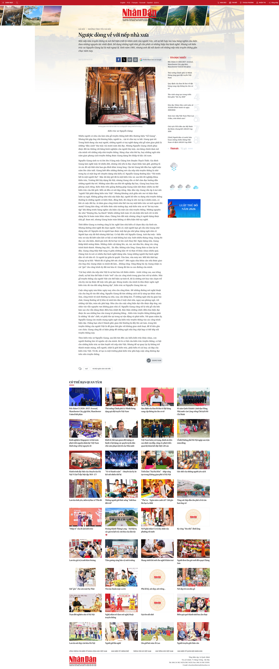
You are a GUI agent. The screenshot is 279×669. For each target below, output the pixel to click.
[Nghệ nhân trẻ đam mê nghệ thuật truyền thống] (121, 603)
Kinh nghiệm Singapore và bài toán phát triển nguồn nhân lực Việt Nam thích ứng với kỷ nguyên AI (84, 443)
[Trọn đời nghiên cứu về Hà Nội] (85, 603)
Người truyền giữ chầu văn (188, 643)
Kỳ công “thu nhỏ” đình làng (188, 528)
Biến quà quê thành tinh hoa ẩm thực (192, 614)
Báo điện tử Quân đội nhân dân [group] (190, 651)
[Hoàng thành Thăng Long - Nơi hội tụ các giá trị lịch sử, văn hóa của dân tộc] (121, 517)
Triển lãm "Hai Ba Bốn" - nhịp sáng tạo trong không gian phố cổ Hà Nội (156, 473)
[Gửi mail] (129, 59)
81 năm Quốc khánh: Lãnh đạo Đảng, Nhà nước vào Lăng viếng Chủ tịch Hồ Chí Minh (192, 411)
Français (135, 2)
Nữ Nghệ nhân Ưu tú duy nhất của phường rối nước (155, 530)
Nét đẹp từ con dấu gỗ (186, 589)
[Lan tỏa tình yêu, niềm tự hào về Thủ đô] (85, 488)
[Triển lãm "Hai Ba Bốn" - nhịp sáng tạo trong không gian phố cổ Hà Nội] (157, 460)
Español (149, 2)
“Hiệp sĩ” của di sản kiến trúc (81, 528)
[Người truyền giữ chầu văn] (193, 631)
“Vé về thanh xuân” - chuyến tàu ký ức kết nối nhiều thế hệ (121, 473)
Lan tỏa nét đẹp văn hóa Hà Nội (82, 643)
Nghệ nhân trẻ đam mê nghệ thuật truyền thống (119, 616)
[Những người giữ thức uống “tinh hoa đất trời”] (121, 488)
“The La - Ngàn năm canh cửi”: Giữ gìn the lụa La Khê (157, 501)
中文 (128, 2)
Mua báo (223, 2)
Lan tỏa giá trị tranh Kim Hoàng (82, 560)
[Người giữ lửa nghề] (121, 631)
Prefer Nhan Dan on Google (152, 60)
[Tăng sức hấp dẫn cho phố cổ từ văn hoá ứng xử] (193, 488)
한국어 (156, 2)
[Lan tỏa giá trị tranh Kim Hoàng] (85, 548)
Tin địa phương (248, 2)
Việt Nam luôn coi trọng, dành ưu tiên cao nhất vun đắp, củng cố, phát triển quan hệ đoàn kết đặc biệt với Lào (156, 443)
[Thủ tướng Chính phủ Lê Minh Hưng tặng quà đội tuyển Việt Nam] (121, 397)
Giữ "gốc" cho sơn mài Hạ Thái (81, 589)
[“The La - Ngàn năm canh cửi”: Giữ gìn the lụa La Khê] (157, 488)
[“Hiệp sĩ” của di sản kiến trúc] (85, 517)
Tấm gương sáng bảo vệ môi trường (120, 560)
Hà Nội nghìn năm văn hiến (102, 369)
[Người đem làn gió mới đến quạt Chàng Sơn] (193, 548)
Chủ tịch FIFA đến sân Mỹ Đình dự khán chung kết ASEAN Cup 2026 (180, 128)
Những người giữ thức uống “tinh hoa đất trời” (120, 501)
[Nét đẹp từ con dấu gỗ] (193, 577)
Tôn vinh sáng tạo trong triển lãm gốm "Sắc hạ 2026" (179, 95)
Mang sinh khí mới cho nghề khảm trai (157, 560)
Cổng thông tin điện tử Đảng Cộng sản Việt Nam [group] (88, 651)
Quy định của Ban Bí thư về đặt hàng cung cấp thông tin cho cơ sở (180, 85)
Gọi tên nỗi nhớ (147, 614)
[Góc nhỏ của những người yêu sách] (193, 460)
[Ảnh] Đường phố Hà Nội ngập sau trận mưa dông (193, 441)
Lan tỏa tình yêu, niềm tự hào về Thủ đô (85, 500)
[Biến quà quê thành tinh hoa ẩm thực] (193, 603)
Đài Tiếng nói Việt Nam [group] (164, 651)
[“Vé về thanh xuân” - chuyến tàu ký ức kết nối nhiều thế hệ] (121, 460)
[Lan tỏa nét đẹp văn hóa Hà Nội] (85, 631)
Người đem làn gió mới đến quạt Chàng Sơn (193, 561)
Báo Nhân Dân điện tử (139, 15)
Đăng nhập (274, 2)
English (122, 2)
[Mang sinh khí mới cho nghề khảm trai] (157, 548)
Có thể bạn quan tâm (85, 382)
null (86, 369)
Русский (142, 2)
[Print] (135, 59)
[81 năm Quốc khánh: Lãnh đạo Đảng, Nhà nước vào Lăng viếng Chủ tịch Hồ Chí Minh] (193, 397)
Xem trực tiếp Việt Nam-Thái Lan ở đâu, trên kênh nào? (181, 117)
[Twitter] (124, 59)
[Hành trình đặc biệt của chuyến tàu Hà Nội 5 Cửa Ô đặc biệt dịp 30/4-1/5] (85, 460)
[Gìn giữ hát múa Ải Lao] (157, 631)
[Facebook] (118, 59)
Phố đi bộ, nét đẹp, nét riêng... (153, 589)
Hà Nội (81, 29)
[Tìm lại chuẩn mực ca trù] (121, 577)
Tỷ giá (184, 148)
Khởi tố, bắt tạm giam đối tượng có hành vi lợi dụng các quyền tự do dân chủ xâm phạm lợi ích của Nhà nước (120, 443)
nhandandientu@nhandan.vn (199, 665)
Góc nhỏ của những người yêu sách (191, 471)
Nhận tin (262, 2)
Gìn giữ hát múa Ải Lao (150, 643)
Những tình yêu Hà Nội (99, 29)
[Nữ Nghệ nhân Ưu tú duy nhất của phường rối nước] (157, 517)
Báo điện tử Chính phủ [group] (120, 651)
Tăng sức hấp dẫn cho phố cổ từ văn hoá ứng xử (191, 501)
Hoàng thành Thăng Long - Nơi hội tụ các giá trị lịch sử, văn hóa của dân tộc (121, 530)
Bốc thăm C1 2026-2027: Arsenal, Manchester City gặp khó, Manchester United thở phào (180, 64)
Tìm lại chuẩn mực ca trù (115, 589)
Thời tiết (174, 148)
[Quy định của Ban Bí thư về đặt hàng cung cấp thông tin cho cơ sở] (157, 397)
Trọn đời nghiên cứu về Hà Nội (82, 614)
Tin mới (234, 2)
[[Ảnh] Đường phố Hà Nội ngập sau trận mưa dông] (193, 428)
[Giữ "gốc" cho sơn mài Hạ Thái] (85, 577)
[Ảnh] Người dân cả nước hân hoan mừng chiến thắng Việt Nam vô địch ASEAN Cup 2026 (180, 139)
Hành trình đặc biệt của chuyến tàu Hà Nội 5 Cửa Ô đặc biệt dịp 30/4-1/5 (85, 473)
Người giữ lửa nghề (113, 643)
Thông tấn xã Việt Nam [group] (142, 651)
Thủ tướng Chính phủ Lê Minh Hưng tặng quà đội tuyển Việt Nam (180, 75)
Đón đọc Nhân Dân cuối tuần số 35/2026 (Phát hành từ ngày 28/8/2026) (180, 107)
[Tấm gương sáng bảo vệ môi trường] (121, 548)
